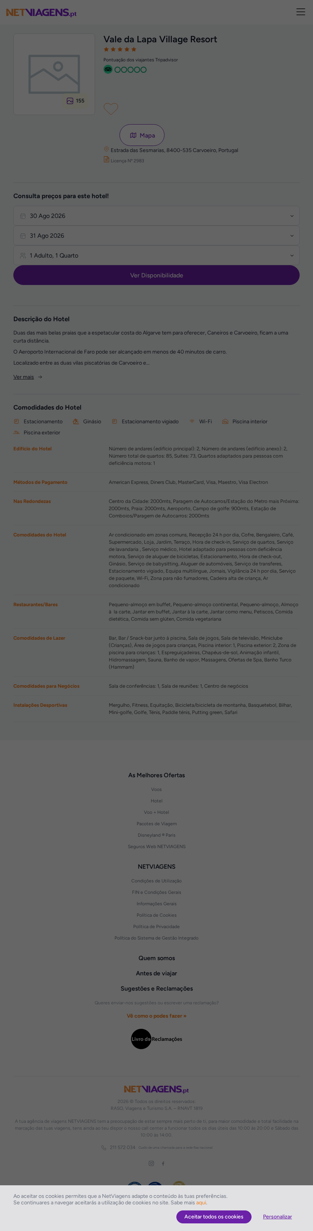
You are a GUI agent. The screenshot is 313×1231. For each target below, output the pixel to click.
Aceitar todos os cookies (214, 1216)
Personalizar (277, 1216)
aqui (201, 1202)
